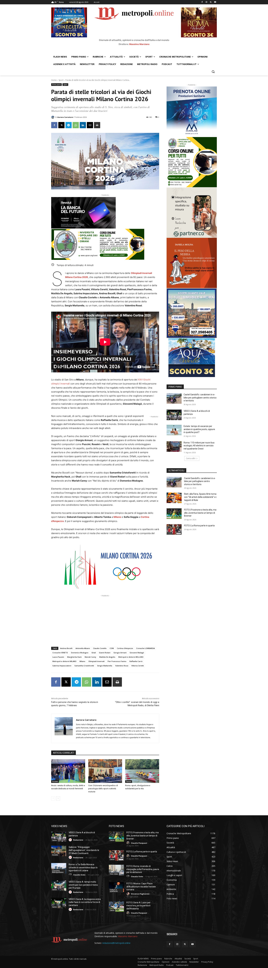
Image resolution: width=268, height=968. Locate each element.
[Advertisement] (105, 619)
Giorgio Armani (120, 652)
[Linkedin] (83, 125)
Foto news (114, 874)
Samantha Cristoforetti (84, 665)
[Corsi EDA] (192, 162)
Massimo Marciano (139, 44)
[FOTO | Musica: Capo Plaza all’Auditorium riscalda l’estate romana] (116, 887)
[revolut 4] (105, 213)
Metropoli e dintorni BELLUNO (130, 657)
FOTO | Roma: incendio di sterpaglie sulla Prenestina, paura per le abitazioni (142, 869)
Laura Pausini (58, 657)
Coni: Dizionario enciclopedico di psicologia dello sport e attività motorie (103, 788)
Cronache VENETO (60, 652)
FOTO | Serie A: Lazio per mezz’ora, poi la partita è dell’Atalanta (138, 905)
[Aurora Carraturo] (53, 117)
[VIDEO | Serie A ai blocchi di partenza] (174, 415)
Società (55, 781)
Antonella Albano (83, 648)
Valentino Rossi (121, 665)
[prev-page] (53, 798)
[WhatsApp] (76, 125)
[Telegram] (68, 125)
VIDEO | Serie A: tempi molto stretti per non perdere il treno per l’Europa (83, 885)
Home (54, 80)
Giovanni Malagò (137, 652)
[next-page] (58, 798)
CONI (112, 648)
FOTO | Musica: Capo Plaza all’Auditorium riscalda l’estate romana (141, 886)
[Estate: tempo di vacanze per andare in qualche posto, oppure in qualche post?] (174, 430)
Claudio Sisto (79, 875)
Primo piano (56, 84)
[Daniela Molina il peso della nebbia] (192, 263)
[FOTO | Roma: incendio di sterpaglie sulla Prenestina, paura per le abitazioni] (116, 870)
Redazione (78, 840)
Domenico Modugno (79, 652)
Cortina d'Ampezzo (125, 648)
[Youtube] (215, 2)
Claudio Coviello (100, 648)
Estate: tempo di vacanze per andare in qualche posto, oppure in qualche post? (199, 429)
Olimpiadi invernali (141, 273)
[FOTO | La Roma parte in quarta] (174, 529)
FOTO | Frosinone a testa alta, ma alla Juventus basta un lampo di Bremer (200, 512)
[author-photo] (71, 839)
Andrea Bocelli (66, 648)
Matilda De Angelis (107, 657)
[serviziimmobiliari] (192, 313)
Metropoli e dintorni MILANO (64, 661)
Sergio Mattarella (104, 665)
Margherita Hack (74, 657)
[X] (210, 2)
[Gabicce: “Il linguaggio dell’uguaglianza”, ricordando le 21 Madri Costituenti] (58, 851)
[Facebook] (202, 2)
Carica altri (190, 458)
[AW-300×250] (192, 357)
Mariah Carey (90, 657)
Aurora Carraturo (65, 117)
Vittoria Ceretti (137, 665)
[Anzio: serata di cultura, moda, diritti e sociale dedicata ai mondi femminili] (68, 771)
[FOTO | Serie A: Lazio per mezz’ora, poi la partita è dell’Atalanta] (116, 906)
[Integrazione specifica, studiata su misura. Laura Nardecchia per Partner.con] (192, 213)
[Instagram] (206, 2)
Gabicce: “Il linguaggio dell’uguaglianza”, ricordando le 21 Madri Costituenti (84, 850)
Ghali (94, 652)
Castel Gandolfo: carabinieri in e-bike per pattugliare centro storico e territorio (200, 397)
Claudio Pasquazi (139, 843)
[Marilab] (192, 112)
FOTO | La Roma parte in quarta (199, 525)
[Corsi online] (105, 244)
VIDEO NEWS (59, 826)
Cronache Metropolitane (57, 871)
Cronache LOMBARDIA (145, 648)
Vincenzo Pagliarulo (140, 894)
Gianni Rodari (104, 652)
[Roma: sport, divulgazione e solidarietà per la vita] (142, 771)
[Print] (97, 125)
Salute (128, 781)
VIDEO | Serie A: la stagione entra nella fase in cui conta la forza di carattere (85, 902)
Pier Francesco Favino (117, 661)
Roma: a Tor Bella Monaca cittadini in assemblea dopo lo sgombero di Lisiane (83, 867)
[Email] (90, 125)
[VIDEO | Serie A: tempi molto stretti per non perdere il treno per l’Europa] (58, 885)
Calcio (54, 840)
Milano (117, 516)
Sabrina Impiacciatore (61, 665)
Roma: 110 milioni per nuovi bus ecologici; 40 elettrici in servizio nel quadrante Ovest (199, 445)
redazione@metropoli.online (116, 942)
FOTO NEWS (116, 826)
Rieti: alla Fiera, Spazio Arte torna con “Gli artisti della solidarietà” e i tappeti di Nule (200, 497)
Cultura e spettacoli (114, 890)
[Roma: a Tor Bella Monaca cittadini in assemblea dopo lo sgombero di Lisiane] (58, 868)
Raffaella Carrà (136, 661)
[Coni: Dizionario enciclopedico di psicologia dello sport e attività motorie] (105, 771)
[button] (213, 71)
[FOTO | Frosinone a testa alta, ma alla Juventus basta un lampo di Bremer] (174, 513)
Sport (61, 80)
